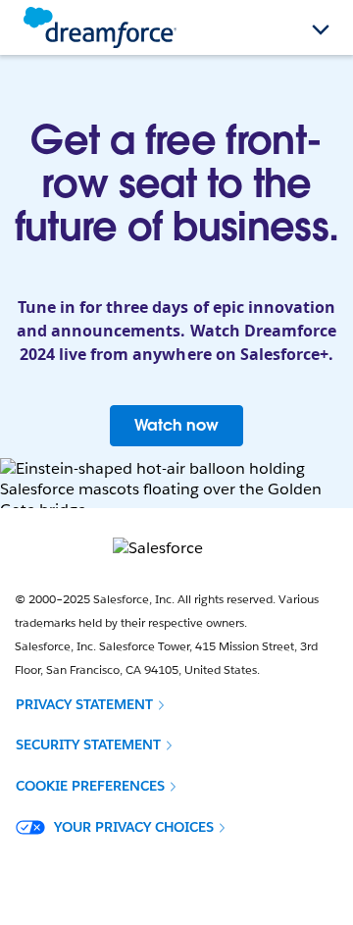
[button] (91, 704)
